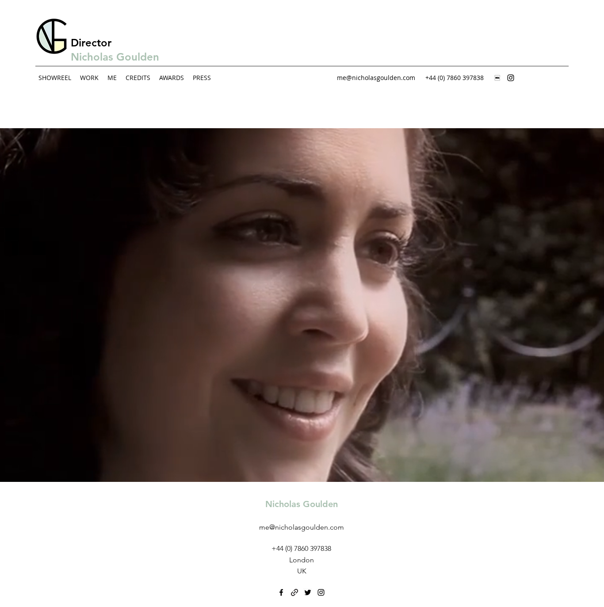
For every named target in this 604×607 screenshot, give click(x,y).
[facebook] (281, 592)
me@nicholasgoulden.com (376, 77)
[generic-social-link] (497, 77)
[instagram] (510, 77)
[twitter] (307, 592)
